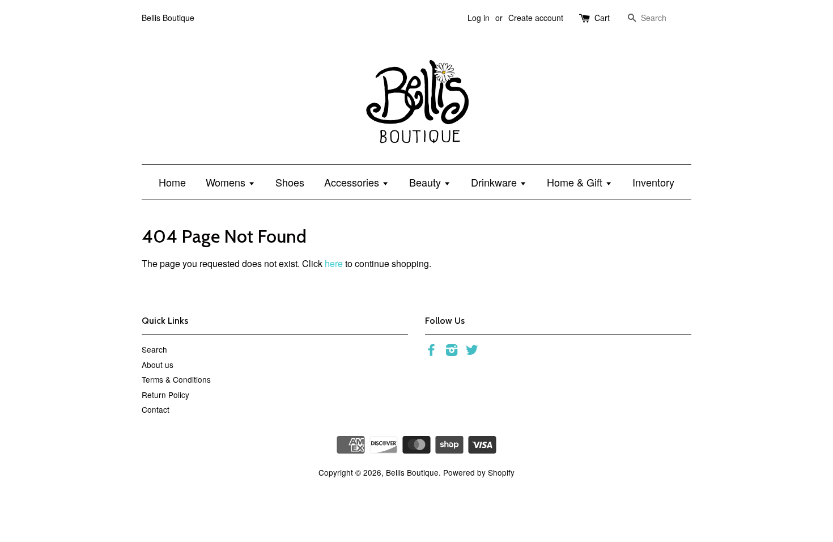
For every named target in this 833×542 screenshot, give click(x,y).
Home (172, 182)
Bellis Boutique (412, 472)
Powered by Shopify (479, 472)
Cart (602, 17)
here (334, 263)
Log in (479, 17)
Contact (155, 409)
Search (154, 349)
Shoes (289, 182)
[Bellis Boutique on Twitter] (472, 351)
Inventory (653, 182)
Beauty (426, 182)
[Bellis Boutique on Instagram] (451, 351)
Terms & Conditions (176, 379)
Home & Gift (576, 182)
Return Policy (165, 394)
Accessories (353, 182)
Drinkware (495, 182)
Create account (535, 17)
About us (157, 364)
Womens (227, 182)
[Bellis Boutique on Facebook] (431, 351)
